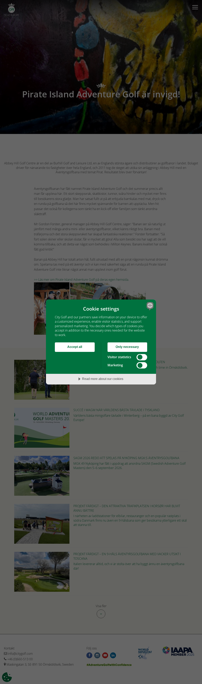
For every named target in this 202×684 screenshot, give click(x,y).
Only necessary (127, 347)
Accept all (74, 347)
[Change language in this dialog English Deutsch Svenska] (149, 306)
